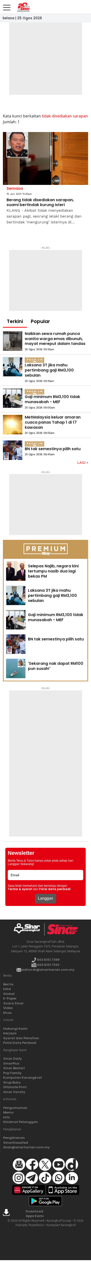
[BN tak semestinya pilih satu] (12, 450)
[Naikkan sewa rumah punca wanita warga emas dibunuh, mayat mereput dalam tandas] (12, 341)
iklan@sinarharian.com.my (26, 1147)
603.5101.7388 (48, 960)
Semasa (15, 188)
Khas (7, 1012)
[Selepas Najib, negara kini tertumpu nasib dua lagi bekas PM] (15, 571)
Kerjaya (10, 1033)
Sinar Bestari (14, 1068)
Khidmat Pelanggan (20, 1122)
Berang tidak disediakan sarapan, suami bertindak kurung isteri (40, 203)
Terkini (15, 321)
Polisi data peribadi (55, 889)
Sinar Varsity (14, 1092)
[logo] (28, 929)
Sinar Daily (12, 1058)
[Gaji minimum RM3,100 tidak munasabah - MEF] (12, 398)
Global (9, 993)
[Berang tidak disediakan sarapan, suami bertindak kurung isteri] (45, 158)
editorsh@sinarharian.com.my (47, 969)
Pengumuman (15, 1107)
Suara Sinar (13, 1003)
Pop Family (12, 1073)
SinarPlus (11, 1063)
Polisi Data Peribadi (19, 1042)
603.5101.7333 (47, 964)
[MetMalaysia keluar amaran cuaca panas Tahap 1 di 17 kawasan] (12, 424)
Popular (40, 321)
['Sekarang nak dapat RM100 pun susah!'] (15, 668)
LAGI (82, 462)
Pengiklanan (14, 1137)
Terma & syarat (20, 889)
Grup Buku (12, 1082)
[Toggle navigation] (7, 5)
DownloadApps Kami (35, 1213)
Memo (8, 1112)
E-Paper (10, 998)
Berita (8, 984)
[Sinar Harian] (22, 7)
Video (8, 1008)
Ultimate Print (15, 1087)
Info (6, 1117)
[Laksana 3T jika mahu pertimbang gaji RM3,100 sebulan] (12, 366)
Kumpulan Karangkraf (22, 1077)
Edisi (7, 989)
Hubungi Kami (15, 1028)
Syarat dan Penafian (21, 1038)
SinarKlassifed (15, 1142)
